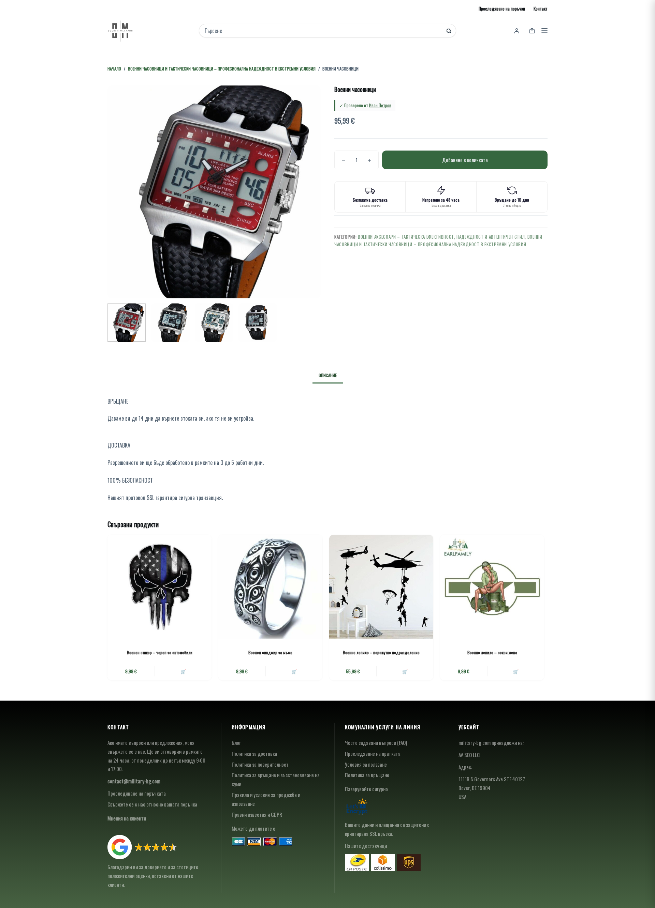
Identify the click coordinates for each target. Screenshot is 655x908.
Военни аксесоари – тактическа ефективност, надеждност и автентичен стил (441, 236)
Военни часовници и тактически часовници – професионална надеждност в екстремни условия (438, 240)
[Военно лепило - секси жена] (492, 587)
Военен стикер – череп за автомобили (159, 652)
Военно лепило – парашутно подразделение (381, 652)
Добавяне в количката (465, 159)
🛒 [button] (183, 671)
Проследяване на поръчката (136, 793)
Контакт (541, 8)
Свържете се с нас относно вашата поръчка (152, 804)
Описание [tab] (328, 375)
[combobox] (323, 31)
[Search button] (449, 31)
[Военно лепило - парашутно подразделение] (381, 587)
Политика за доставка (254, 753)
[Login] (516, 30)
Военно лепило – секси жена (492, 652)
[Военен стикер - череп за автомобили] (159, 587)
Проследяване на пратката (373, 753)
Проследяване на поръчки (502, 8)
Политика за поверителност (260, 764)
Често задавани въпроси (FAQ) (376, 742)
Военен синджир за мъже (270, 652)
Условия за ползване (366, 764)
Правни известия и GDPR (257, 814)
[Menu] (544, 31)
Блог (236, 742)
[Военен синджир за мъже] (270, 587)
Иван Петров (380, 105)
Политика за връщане (367, 775)
